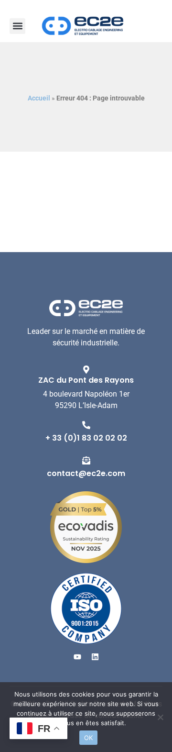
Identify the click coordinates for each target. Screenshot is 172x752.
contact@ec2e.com (86, 473)
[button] (17, 26)
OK (88, 737)
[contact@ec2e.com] (86, 460)
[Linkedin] (95, 656)
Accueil (39, 98)
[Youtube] (77, 656)
